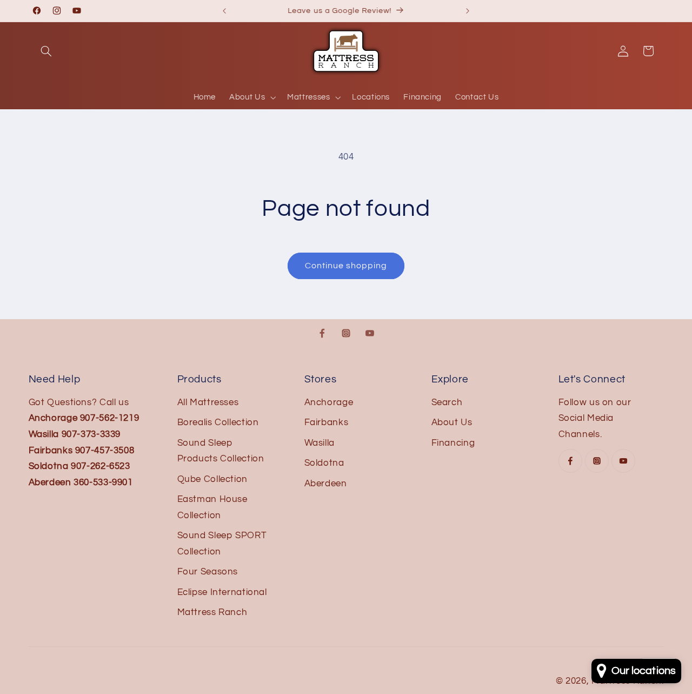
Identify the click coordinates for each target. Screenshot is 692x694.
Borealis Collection (218, 422)
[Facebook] (322, 333)
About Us (452, 422)
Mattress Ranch (212, 612)
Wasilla (319, 443)
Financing (453, 443)
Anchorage (329, 402)
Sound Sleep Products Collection (220, 451)
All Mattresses (208, 402)
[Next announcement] (468, 11)
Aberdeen (325, 483)
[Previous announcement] (224, 11)
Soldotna (324, 463)
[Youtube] (370, 333)
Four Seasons (207, 572)
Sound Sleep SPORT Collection (222, 544)
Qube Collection (212, 479)
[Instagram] (346, 333)
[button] (46, 50)
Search (447, 402)
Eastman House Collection (212, 507)
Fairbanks (326, 422)
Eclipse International (222, 592)
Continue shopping (346, 265)
